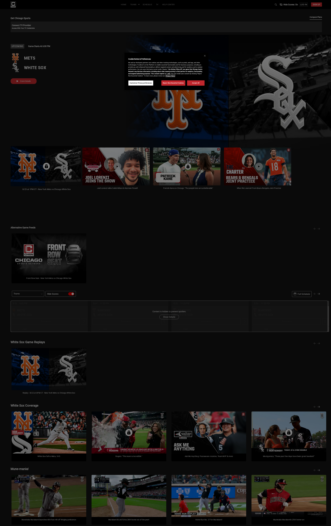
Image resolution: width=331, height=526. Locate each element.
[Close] (205, 56)
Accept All (196, 83)
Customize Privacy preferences (141, 83)
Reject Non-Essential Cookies (173, 83)
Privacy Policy (170, 76)
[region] (166, 71)
